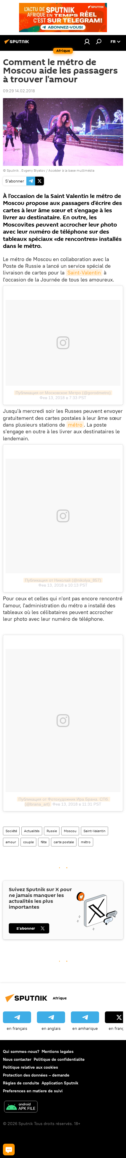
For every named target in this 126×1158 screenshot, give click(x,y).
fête (44, 842)
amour (11, 842)
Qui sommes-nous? (21, 1051)
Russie (52, 831)
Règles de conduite (21, 1083)
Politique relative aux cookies (30, 1067)
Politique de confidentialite (59, 1059)
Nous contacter (17, 1059)
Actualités (32, 831)
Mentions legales (58, 1051)
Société (11, 831)
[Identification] (87, 41)
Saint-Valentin (84, 272)
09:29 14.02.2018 (19, 90)
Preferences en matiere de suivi (33, 1090)
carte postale (64, 842)
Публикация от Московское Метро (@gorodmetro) (63, 392)
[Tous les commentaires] (9, 1149)
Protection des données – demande (36, 1075)
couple (28, 842)
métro (75, 424)
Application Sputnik (60, 1083)
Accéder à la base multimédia (71, 170)
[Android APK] (21, 1107)
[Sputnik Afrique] (17, 43)
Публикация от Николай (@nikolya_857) (63, 580)
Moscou (70, 831)
